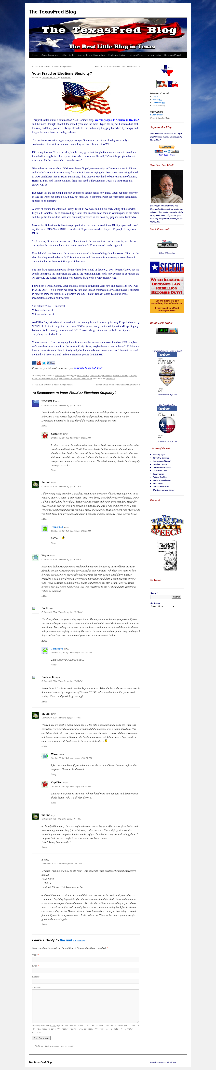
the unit (66, 940)
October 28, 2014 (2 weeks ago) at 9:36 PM (61, 559)
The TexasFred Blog (52, 11)
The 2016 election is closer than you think (52, 66)
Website (35, 976)
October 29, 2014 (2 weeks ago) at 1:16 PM (61, 717)
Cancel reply (79, 940)
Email (35, 965)
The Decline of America (69, 378)
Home (35, 54)
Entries (157, 99)
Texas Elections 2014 (48, 378)
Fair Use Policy (135, 54)
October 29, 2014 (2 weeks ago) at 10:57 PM (71, 758)
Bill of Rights (68, 54)
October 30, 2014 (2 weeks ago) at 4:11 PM (61, 818)
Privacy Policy (154, 54)
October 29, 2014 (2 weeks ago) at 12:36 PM (62, 681)
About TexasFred (50, 54)
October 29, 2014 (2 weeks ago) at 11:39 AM (71, 652)
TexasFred (66, 77)
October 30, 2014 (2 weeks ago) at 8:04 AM (71, 786)
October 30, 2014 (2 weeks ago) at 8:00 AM (71, 437)
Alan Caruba (83, 375)
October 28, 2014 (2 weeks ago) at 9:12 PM (61, 405)
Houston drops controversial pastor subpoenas (117, 66)
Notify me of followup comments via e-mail (54, 1046)
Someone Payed (172, 54)
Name (35, 954)
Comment (36, 987)
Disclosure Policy (116, 54)
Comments (159, 102)
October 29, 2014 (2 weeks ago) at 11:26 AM (62, 612)
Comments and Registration (91, 54)
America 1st (60, 375)
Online (156, 114)
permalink (110, 378)
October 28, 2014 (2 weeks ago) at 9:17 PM (61, 486)
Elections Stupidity (121, 375)
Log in (155, 96)
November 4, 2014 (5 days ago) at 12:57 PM (62, 863)
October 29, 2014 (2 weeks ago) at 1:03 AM (71, 530)
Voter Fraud (86, 378)
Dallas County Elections (101, 375)
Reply (44, 425)
